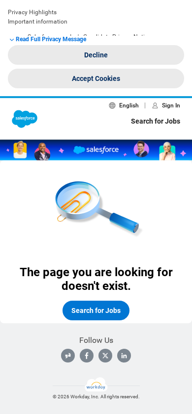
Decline (96, 55)
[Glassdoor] (68, 355)
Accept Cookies (96, 78)
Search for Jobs (155, 121)
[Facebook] (87, 355)
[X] (105, 355)
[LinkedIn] (124, 355)
